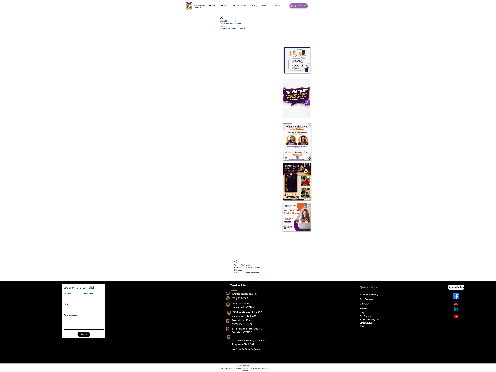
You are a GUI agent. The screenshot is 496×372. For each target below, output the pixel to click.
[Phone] (228, 298)
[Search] (308, 12)
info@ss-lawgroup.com (244, 294)
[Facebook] (456, 296)
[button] (239, 5)
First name (69, 294)
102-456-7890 (290, 230)
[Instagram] (456, 303)
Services (268, 368)
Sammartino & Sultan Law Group (245, 368)
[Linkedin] (456, 309)
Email (66, 304)
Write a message (71, 315)
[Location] (228, 305)
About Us (261, 368)
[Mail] (228, 293)
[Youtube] (456, 316)
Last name (88, 294)
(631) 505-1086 (240, 298)
